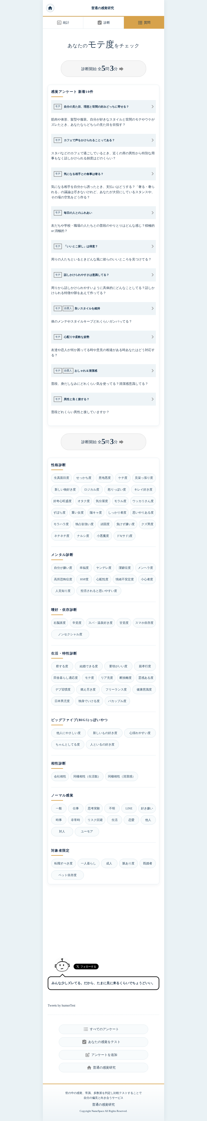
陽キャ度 (96, 512)
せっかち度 (83, 477)
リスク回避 (95, 820)
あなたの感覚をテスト (101, 1042)
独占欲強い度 (84, 524)
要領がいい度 (118, 666)
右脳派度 (60, 622)
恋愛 (131, 820)
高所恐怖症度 (63, 579)
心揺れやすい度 (140, 733)
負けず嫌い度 (125, 524)
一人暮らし (88, 863)
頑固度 (105, 524)
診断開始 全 (103, 68)
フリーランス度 (116, 689)
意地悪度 (105, 477)
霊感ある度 (145, 677)
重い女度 (78, 512)
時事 (59, 820)
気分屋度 (102, 501)
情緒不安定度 (125, 579)
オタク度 (84, 501)
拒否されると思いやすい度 (99, 590)
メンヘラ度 (145, 567)
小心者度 (147, 579)
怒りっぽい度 (117, 489)
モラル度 (120, 501)
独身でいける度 (89, 701)
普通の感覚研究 (102, 8)
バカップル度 (117, 701)
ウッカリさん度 (143, 501)
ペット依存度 (67, 875)
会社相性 (60, 776)
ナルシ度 (83, 535)
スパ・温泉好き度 (100, 622)
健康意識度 (144, 689)
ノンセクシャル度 (70, 634)
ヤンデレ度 (103, 567)
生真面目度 (61, 477)
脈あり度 (128, 863)
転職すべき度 (63, 863)
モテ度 (89, 677)
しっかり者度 (117, 512)
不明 (112, 808)
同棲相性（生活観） (87, 776)
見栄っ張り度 (144, 477)
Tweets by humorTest (61, 1005)
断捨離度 (125, 677)
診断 (103, 22)
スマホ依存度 (144, 622)
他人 (148, 820)
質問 (144, 22)
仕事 (76, 808)
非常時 (75, 820)
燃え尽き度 (88, 689)
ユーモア (87, 831)
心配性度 (102, 579)
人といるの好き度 (102, 744)
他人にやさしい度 (68, 733)
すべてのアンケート (101, 1029)
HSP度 (84, 579)
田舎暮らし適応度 (66, 677)
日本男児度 (62, 701)
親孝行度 (145, 666)
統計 (63, 22)
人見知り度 (63, 590)
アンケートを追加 (101, 1055)
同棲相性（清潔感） (121, 776)
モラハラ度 (61, 524)
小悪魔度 (103, 535)
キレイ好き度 (143, 489)
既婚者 (147, 863)
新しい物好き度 (65, 489)
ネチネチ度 (61, 535)
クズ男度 (147, 524)
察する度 (62, 666)
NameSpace (98, 1111)
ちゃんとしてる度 (68, 744)
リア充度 (107, 677)
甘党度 (124, 622)
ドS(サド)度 (124, 535)
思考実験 (94, 808)
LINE (129, 808)
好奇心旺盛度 (62, 501)
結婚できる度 (89, 666)
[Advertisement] (103, 919)
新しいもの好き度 (105, 733)
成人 (109, 863)
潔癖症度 (125, 567)
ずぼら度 (59, 512)
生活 (115, 820)
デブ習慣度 (63, 689)
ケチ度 (122, 477)
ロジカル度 (91, 489)
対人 (62, 831)
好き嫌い (147, 808)
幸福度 (84, 567)
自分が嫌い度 (63, 567)
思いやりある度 (143, 512)
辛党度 (76, 622)
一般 (59, 808)
